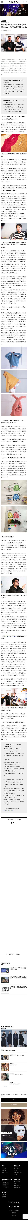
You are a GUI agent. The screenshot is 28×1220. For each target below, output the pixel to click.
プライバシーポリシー (14, 1210)
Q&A (15, 1183)
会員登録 (15, 1104)
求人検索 (4, 1168)
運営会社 (14, 1215)
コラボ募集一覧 (5, 1182)
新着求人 (4, 1170)
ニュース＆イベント (18, 1172)
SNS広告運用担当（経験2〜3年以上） (8, 1050)
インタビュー (17, 1168)
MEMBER (5, 1192)
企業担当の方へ (17, 1185)
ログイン (14, 1099)
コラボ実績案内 (5, 1187)
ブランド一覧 (5, 1172)
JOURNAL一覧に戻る (14, 954)
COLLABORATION (7, 1179)
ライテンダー (9, 30)
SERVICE (17, 1179)
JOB (3, 1166)
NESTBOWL (14, 2)
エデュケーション (17, 1170)
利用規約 (14, 1212)
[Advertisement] (14, 888)
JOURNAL (17, 1166)
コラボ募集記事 (5, 1184)
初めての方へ (17, 1181)
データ (15, 1174)
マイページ (23, 2)
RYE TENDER (4, 30)
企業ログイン (17, 1187)
